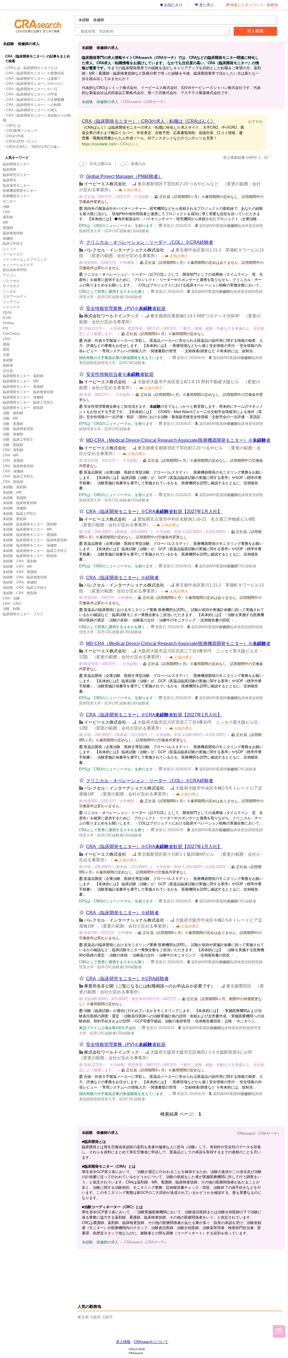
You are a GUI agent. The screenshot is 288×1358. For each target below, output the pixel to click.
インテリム (11, 302)
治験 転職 (11, 609)
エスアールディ (14, 296)
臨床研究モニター (16, 175)
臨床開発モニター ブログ (23, 614)
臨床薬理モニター (16, 186)
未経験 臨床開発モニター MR (27, 529)
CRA (6, 212)
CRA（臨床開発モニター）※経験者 (122, 577)
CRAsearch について (151, 1342)
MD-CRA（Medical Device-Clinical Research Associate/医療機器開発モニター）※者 (178, 440)
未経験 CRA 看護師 (20, 572)
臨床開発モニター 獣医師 (23, 408)
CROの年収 (15, 136)
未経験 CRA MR (17, 566)
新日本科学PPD (15, 270)
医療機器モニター (16, 196)
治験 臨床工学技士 (18, 439)
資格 (6, 344)
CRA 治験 (11, 598)
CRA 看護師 (13, 461)
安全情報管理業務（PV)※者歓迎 (126, 308)
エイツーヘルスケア (18, 265)
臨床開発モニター (16, 164)
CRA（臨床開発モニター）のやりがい (35, 84)
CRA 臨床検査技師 (18, 466)
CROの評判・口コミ (21, 141)
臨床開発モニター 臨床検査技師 (28, 392)
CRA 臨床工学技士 (18, 476)
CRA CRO (12, 604)
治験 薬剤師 (13, 413)
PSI (5, 328)
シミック (9, 249)
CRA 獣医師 (13, 482)
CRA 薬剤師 (13, 450)
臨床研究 (9, 180)
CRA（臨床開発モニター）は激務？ (33, 79)
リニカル (9, 291)
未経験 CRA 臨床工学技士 (25, 588)
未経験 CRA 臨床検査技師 (25, 577)
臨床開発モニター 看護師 (23, 387)
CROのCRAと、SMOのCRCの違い (33, 147)
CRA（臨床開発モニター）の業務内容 (35, 73)
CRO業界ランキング (21, 131)
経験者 (8, 365)
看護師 (8, 228)
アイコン (9, 275)
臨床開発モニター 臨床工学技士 (28, 402)
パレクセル (11, 281)
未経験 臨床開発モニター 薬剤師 (30, 524)
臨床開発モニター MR (21, 381)
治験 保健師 (13, 434)
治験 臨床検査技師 (18, 429)
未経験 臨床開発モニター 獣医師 (30, 556)
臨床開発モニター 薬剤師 (23, 376)
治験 (6, 207)
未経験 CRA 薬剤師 (20, 561)
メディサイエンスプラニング (25, 260)
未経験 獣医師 (14, 519)
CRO (6, 339)
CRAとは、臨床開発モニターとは (31, 68)
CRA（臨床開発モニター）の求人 (31, 110)
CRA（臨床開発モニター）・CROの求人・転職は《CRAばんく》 (148, 121)
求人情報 (123, 1342)
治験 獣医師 (13, 445)
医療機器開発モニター (20, 191)
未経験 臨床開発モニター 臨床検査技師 (35, 540)
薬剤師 (8, 217)
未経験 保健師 (14, 508)
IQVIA (7, 313)
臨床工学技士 (13, 244)
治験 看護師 (13, 424)
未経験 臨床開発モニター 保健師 (30, 545)
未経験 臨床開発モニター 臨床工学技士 (35, 551)
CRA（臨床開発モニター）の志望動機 (35, 100)
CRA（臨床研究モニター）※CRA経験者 (127, 978)
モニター (9, 201)
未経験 (8, 360)
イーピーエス (13, 254)
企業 (6, 355)
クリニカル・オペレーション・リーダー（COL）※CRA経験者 (149, 242)
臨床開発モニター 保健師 (23, 397)
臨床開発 (9, 169)
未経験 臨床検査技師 (20, 503)
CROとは (13, 126)
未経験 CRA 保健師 (20, 582)
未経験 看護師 (14, 498)
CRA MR (11, 455)
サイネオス (11, 286)
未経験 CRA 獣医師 (20, 593)
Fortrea (8, 323)
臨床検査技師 (13, 233)
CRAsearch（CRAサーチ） (259, 1133)
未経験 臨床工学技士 (20, 514)
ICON (7, 318)
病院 (6, 349)
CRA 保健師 (13, 471)
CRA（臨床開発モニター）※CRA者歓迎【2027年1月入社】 (154, 511)
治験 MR (10, 418)
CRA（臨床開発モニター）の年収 (31, 94)
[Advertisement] (177, 1270)
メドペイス (11, 307)
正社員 (8, 371)
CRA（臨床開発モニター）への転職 (33, 105)
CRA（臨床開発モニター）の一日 (31, 89)
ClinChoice (11, 334)
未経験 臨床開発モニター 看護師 (30, 535)
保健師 (8, 238)
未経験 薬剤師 (14, 487)
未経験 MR (12, 492)
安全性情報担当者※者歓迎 (120, 374)
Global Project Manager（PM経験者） (124, 176)
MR (5, 222)
